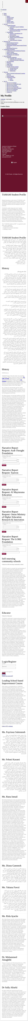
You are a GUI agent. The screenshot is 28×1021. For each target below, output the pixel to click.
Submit (4, 465)
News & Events (7, 56)
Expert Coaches (10, 52)
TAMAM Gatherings (12, 57)
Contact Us (9, 92)
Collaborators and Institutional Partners (16, 50)
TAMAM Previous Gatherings (17, 60)
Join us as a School (11, 82)
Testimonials (12, 70)
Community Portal (11, 77)
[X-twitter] (11, 179)
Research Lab (7, 41)
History (8, 16)
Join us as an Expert (12, 85)
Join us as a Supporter (12, 89)
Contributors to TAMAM (13, 54)
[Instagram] (17, 179)
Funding (9, 20)
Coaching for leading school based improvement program (18, 30)
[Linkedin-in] (14, 183)
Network (6, 72)
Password (4, 666)
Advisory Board (10, 22)
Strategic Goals (10, 17)
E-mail (3, 663)
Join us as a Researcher (12, 86)
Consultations (10, 32)
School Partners (10, 76)
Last (18, 461)
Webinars (9, 62)
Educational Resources (12, 48)
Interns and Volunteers (12, 53)
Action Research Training (16, 40)
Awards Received (14, 68)
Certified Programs (11, 25)
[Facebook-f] (5, 179)
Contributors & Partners (9, 49)
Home (5, 13)
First (18, 459)
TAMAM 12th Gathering (16, 58)
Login (11, 78)
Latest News (9, 64)
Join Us (5, 81)
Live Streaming (10, 61)
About (5, 14)
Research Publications (12, 44)
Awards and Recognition (13, 66)
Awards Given (13, 69)
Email (4, 463)
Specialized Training (14, 36)
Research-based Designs (12, 42)
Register (11, 80)
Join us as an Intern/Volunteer (14, 88)
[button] (14, 145)
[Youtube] (22, 179)
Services (6, 24)
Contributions (10, 18)
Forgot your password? (7, 676)
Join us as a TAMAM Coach (14, 84)
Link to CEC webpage (7, 726)
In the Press (9, 65)
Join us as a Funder (11, 90)
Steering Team (10, 21)
